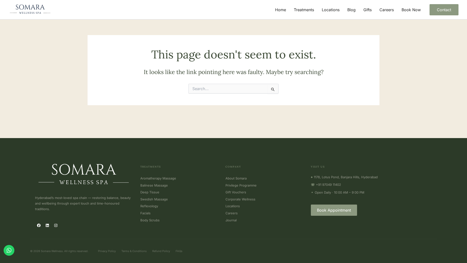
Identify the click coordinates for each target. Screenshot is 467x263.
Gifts (367, 9)
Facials (145, 213)
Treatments (304, 9)
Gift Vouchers (235, 192)
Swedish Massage (154, 199)
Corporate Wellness (240, 199)
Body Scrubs (150, 220)
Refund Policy (161, 251)
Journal (231, 220)
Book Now (411, 9)
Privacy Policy (107, 251)
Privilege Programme (241, 185)
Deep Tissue (149, 192)
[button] (444, 9)
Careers (386, 9)
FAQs (179, 251)
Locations (331, 9)
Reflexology (149, 206)
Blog (351, 9)
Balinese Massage (154, 185)
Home (280, 9)
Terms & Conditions (134, 251)
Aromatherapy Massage (158, 178)
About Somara (236, 178)
